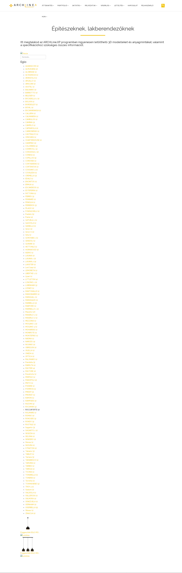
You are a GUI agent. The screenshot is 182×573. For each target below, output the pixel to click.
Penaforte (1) (30, 374)
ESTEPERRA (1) (31, 190)
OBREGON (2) (30, 347)
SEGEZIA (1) (30, 433)
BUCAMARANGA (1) (33, 110)
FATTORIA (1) (30, 193)
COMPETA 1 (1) (31, 149)
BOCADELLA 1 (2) (32, 99)
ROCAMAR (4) (31, 407)
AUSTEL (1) (29, 87)
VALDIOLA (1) (30, 493)
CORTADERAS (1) (32, 164)
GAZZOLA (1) (30, 223)
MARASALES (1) (31, 300)
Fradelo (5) (29, 214)
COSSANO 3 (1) (31, 170)
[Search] (163, 5)
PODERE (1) (30, 386)
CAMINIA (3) (30, 122)
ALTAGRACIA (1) (31, 75)
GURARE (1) (30, 244)
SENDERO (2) (30, 439)
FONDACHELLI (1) (32, 211)
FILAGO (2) (29, 208)
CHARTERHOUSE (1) (33, 140)
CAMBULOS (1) (31, 119)
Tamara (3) (29, 457)
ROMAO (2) (29, 416)
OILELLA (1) (30, 350)
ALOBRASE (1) (31, 72)
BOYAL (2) (29, 108)
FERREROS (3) (31, 205)
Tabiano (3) (30, 451)
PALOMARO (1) (31, 359)
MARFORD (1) (30, 306)
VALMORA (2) (30, 499)
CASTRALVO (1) (31, 134)
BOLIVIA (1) (29, 102)
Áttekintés (47, 5)
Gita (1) (28, 235)
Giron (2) (28, 229)
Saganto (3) (30, 427)
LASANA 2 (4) (30, 262)
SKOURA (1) (30, 445)
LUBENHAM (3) (31, 285)
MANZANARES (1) (32, 294)
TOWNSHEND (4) (32, 484)
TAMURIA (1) (30, 463)
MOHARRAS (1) (31, 330)
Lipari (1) (28, 276)
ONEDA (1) (29, 353)
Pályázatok (90, 5)
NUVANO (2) (30, 345)
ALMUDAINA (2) (31, 69)
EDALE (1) (29, 179)
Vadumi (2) (29, 490)
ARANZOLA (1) (31, 78)
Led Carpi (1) (30, 267)
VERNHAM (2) (30, 504)
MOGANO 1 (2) (31, 324)
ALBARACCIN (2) (32, 66)
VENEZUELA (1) (31, 502)
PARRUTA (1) (30, 365)
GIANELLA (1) (30, 226)
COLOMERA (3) (31, 146)
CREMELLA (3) (31, 176)
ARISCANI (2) (30, 84)
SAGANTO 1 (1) (31, 430)
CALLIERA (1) (30, 113)
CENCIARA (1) (30, 137)
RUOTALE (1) (30, 424)
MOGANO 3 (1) (31, 327)
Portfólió (62, 5)
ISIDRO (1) (29, 253)
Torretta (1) (30, 481)
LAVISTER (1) (30, 265)
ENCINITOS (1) (31, 182)
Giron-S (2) (29, 232)
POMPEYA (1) (30, 389)
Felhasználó (147, 5)
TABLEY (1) (29, 454)
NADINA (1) (29, 339)
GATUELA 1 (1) (31, 220)
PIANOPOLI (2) (31, 380)
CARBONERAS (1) (32, 131)
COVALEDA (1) (31, 173)
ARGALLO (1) (30, 81)
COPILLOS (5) (30, 158)
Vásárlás (105, 5)
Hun (44, 17)
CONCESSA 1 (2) (32, 152)
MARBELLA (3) (31, 303)
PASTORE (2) (30, 371)
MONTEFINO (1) (31, 336)
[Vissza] (92, 53)
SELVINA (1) (30, 436)
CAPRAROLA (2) (31, 128)
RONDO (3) (29, 422)
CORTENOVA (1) (32, 167)
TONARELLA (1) (31, 475)
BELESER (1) (30, 96)
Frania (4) (29, 217)
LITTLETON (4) (31, 279)
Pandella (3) (30, 362)
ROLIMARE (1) (30, 413)
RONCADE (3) (30, 419)
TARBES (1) (29, 466)
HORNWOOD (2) (32, 250)
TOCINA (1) (29, 472)
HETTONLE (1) (31, 247)
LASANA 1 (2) (30, 259)
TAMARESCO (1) (31, 460)
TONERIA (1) (30, 478)
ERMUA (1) (29, 185)
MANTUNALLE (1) (32, 291)
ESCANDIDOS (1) (32, 187)
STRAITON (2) (31, 448)
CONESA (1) (30, 155)
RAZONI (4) (29, 404)
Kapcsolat (133, 5)
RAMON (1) (29, 398)
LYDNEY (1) (29, 288)
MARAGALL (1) (31, 297)
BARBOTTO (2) (31, 93)
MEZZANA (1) (30, 321)
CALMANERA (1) (31, 116)
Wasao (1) (29, 510)
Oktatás (76, 5)
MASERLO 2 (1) (31, 318)
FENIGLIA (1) (30, 202)
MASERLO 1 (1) (31, 315)
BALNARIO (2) (30, 90)
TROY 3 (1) (29, 487)
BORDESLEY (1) (31, 105)
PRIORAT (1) (30, 395)
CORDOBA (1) (30, 161)
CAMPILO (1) (30, 125)
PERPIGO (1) (30, 377)
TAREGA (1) (30, 469)
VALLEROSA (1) (31, 496)
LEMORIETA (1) (31, 270)
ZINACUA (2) (30, 513)
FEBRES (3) (29, 196)
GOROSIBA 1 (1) (31, 238)
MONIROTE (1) (31, 333)
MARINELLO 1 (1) (32, 309)
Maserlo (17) (30, 312)
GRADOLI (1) (30, 241)
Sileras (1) (29, 442)
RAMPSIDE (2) (30, 401)
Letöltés (118, 5)
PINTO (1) (29, 383)
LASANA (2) (30, 256)
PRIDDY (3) (29, 392)
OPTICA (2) (29, 356)
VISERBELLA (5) (31, 507)
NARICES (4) (30, 342)
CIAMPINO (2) (30, 143)
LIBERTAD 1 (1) (31, 273)
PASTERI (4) (30, 368)
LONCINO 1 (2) (31, 282)
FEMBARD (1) (30, 199)
